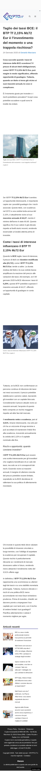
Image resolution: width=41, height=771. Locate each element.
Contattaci (27, 756)
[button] (29, 16)
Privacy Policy (12, 729)
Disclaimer (21, 729)
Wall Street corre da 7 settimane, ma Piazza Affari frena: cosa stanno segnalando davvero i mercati (23, 696)
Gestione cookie (36, 769)
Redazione (29, 729)
